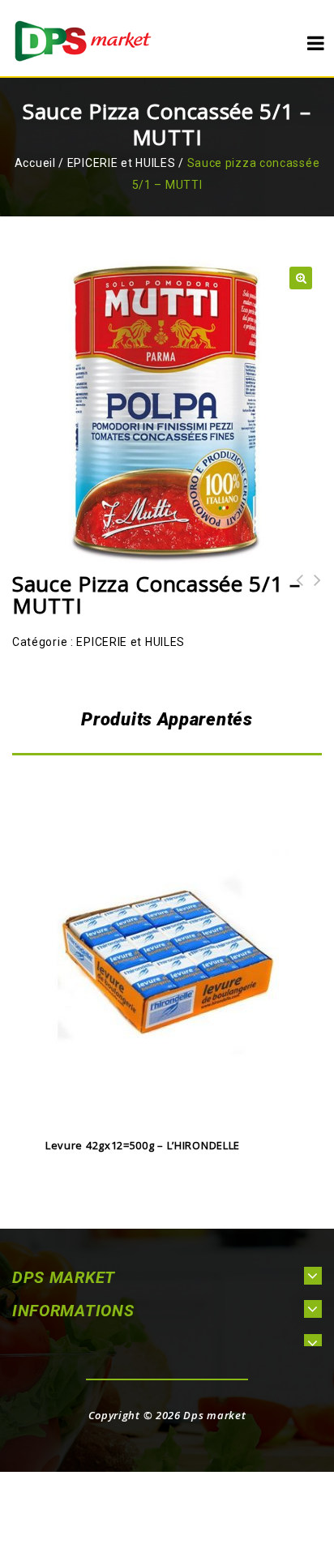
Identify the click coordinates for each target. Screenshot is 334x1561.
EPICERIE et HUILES (121, 162)
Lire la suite (166, 1109)
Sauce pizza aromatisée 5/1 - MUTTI (313, 602)
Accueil (35, 162)
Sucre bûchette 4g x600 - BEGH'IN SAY (295, 602)
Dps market (214, 1415)
